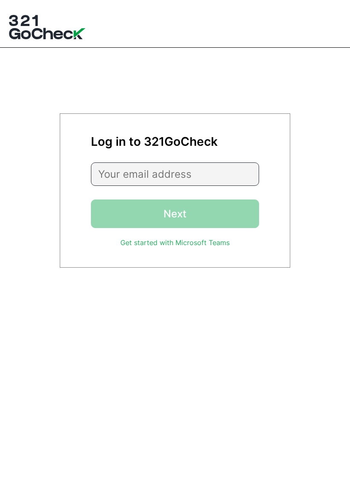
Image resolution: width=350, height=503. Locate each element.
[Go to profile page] (47, 28)
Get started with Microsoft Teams (175, 242)
